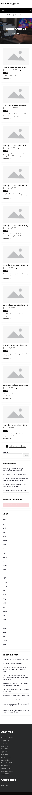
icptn (4, 595)
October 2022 (6, 768)
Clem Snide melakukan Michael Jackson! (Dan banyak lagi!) (16, 67)
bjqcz (4, 616)
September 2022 (7, 771)
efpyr (4, 549)
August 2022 (5, 774)
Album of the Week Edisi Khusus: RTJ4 (15, 659)
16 (19, 446)
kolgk (4, 603)
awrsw (5, 582)
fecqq (4, 628)
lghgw (5, 532)
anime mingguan (10, 3)
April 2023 (4, 752)
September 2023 (7, 738)
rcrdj (4, 528)
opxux (21, 70)
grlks (4, 545)
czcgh (5, 586)
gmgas (5, 566)
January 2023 (5, 760)
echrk (4, 591)
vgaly (4, 645)
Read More (6, 79)
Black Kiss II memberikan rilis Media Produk (16, 305)
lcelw (4, 607)
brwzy (5, 641)
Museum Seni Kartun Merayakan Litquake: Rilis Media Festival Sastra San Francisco (16, 385)
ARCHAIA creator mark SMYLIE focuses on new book (16, 691)
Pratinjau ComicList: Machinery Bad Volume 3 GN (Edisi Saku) (16, 185)
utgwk (5, 536)
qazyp (5, 624)
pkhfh (4, 578)
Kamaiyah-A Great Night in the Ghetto (16, 265)
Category (5, 72)
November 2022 (6, 766)
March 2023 (5, 755)
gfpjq (4, 570)
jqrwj (4, 632)
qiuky (4, 599)
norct (4, 636)
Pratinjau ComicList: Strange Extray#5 (16, 225)
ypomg (5, 524)
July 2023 (4, 743)
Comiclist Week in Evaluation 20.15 (16, 105)
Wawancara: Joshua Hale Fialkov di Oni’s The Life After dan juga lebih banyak (14, 669)
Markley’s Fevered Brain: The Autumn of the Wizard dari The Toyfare (15, 684)
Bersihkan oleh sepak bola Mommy (15, 700)
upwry (5, 611)
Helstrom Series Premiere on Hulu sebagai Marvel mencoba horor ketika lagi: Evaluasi (16, 677)
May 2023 (4, 749)
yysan (4, 574)
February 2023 (6, 757)
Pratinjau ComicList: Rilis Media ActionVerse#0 (16, 425)
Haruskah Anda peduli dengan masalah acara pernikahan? (16, 705)
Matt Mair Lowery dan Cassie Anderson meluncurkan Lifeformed (16, 711)
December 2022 (6, 763)
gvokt (4, 520)
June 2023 (4, 746)
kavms (5, 557)
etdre (4, 553)
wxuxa (5, 541)
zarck (4, 561)
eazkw (5, 620)
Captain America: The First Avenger (16, 345)
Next (23, 446)
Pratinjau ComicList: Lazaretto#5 (14, 663)
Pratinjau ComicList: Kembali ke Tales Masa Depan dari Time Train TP (16, 145)
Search (5, 452)
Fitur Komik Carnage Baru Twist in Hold (16, 696)
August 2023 (5, 741)
